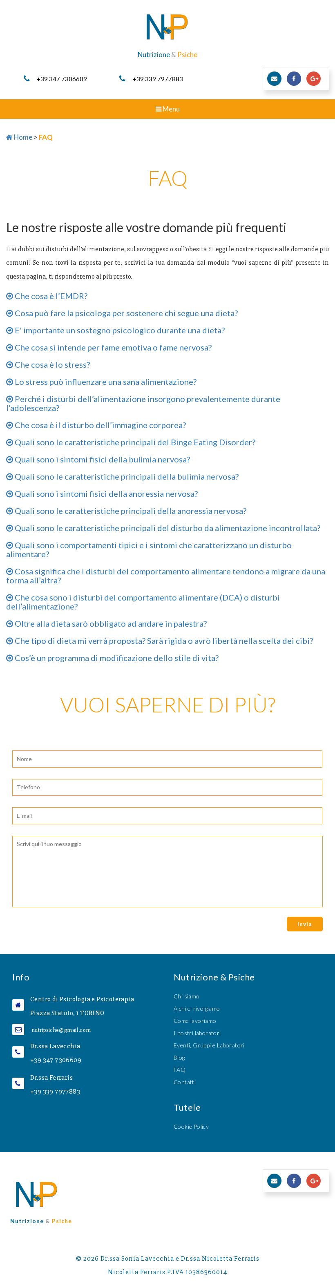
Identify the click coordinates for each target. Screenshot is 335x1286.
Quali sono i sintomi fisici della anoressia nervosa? (105, 493)
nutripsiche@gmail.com (61, 1030)
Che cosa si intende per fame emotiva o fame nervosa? (112, 347)
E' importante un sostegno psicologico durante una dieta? (119, 330)
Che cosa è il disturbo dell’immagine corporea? (99, 425)
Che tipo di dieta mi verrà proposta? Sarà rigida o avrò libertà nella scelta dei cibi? (163, 640)
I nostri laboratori (197, 1032)
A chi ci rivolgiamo (197, 1008)
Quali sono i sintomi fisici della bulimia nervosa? (101, 459)
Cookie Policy (191, 1126)
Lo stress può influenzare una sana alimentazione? (105, 381)
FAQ (179, 1069)
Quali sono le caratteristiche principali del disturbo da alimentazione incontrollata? (166, 528)
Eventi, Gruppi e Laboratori (209, 1045)
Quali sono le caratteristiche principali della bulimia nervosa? (126, 476)
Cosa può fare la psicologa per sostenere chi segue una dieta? (125, 313)
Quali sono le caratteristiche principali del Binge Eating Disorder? (134, 442)
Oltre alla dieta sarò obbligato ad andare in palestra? (110, 623)
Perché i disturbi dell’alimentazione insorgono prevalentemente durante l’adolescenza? (143, 403)
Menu (179, 111)
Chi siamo (187, 996)
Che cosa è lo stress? (51, 364)
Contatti (185, 1081)
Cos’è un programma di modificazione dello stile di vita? (116, 658)
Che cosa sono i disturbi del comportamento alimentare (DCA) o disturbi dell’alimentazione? (143, 601)
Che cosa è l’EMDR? (50, 296)
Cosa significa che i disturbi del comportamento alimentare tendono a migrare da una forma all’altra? (165, 575)
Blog (179, 1057)
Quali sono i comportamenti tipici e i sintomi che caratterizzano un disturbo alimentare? (149, 549)
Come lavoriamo (195, 1020)
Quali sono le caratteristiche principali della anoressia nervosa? (129, 511)
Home (22, 137)
